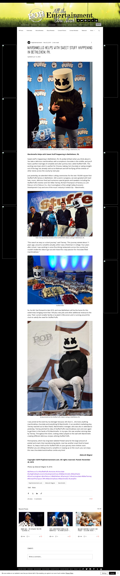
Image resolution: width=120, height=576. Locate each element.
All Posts (21, 30)
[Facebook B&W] (78, 20)
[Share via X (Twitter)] (32, 493)
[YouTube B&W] (96, 20)
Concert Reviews (74, 30)
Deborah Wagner (50, 483)
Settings (104, 573)
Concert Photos (62, 30)
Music (34, 487)
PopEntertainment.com (35, 483)
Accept (112, 573)
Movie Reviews (39, 30)
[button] (99, 30)
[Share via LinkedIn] (37, 493)
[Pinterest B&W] (89, 20)
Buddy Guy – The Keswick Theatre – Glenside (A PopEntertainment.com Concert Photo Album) (31, 529)
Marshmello (61, 483)
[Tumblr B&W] (92, 20)
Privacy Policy (69, 573)
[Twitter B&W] (81, 20)
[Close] (118, 573)
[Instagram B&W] (85, 20)
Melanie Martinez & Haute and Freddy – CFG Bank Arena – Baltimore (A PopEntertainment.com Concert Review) (88, 529)
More (91, 30)
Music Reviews (50, 30)
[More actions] (91, 42)
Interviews (29, 30)
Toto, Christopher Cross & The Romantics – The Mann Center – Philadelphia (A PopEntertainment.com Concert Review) (59, 529)
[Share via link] (41, 493)
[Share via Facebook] (28, 493)
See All (99, 509)
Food (29, 487)
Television (84, 30)
